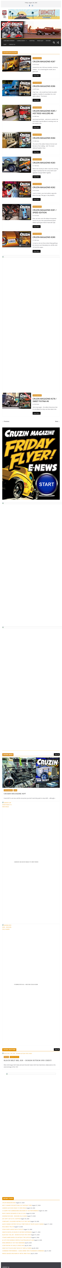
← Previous (5, 421)
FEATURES (48, 40)
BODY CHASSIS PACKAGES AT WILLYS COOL (14, 1213)
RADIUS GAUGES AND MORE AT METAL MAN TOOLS (16, 1253)
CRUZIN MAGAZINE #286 (44, 86)
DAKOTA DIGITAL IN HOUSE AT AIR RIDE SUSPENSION (17, 1232)
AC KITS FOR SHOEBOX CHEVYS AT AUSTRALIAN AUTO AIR (18, 1240)
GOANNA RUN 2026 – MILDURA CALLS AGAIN (26, 984)
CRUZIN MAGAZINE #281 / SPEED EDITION (44, 211)
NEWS (15, 790)
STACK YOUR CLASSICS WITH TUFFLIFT (12, 1229)
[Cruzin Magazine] (31, 22)
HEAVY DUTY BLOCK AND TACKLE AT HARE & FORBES (16, 1248)
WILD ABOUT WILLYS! (8, 1226)
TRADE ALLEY (40, 40)
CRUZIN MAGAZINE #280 (44, 237)
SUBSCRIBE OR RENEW (9, 40)
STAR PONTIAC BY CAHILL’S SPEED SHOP (13, 1245)
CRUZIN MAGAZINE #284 (44, 138)
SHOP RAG (32, 40)
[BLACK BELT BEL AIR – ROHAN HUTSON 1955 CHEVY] (31, 1053)
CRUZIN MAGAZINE (37, 58)
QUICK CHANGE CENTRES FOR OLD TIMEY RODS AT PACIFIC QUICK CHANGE (23, 1224)
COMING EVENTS (21, 40)
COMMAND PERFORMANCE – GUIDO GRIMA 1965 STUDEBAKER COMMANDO (23, 1251)
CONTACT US (12, 44)
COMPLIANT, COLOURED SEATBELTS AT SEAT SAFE (16, 1221)
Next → (57, 421)
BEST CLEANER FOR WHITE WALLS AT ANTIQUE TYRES (17, 1205)
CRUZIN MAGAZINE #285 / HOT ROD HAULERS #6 (44, 112)
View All (57, 754)
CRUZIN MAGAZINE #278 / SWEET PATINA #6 (44, 400)
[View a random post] (58, 42)
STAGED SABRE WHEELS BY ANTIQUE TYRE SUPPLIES (16, 1237)
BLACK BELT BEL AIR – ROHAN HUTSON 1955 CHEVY (28, 1060)
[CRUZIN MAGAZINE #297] (31, 772)
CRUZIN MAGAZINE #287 (44, 61)
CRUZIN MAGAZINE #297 (15, 794)
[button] (26, 41)
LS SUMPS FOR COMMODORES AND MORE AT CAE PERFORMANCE (20, 1210)
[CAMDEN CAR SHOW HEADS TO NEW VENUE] (7, 862)
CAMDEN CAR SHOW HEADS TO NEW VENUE (26, 862)
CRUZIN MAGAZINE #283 (44, 162)
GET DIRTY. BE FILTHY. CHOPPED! (11, 1218)
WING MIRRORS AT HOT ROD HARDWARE (13, 1243)
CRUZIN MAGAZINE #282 (44, 187)
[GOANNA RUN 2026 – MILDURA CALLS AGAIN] (7, 985)
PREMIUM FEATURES (14, 1057)
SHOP (5, 44)
